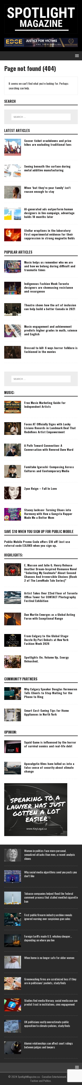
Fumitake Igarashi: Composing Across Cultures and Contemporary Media (49, 469)
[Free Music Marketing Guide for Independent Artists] (12, 407)
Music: (9, 392)
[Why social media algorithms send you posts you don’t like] (12, 876)
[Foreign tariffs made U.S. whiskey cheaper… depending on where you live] (12, 940)
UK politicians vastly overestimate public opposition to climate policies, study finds (47, 1024)
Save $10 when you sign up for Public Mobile (39, 531)
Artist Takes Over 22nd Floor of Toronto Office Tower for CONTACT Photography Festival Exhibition (51, 597)
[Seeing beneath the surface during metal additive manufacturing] (12, 170)
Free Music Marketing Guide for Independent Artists (45, 404)
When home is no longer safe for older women (49, 957)
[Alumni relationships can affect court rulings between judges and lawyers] (12, 1047)
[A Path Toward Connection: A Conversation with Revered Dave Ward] (12, 450)
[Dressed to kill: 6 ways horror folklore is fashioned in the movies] (12, 352)
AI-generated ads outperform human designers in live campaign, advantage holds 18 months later (49, 213)
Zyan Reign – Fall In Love (40, 488)
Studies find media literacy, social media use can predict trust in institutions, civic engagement (50, 1002)
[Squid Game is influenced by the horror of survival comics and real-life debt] (12, 746)
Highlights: (13, 555)
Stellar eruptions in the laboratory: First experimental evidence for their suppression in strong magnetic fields (49, 234)
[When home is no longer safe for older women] (12, 962)
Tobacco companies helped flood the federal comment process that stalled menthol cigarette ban (51, 897)
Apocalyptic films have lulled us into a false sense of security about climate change (49, 767)
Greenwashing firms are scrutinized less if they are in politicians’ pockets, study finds (50, 981)
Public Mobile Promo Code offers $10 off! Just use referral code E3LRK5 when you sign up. (37, 543)
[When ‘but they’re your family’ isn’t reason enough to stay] (12, 192)
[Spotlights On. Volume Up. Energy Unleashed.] (12, 661)
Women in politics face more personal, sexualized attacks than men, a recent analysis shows (49, 854)
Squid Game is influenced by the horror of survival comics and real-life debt (50, 744)
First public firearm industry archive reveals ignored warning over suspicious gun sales (48, 917)
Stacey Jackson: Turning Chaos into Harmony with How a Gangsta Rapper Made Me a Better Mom (48, 514)
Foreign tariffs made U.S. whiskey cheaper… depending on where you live (48, 938)
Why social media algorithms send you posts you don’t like (50, 874)
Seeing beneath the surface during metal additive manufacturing (47, 168)
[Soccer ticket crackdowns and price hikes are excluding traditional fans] (12, 147)
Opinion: (10, 732)
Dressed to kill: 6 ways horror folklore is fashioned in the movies (51, 349)
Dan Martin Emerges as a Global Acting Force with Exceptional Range (49, 616)
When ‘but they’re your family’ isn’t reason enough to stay (47, 189)
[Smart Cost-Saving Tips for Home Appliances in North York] (12, 715)
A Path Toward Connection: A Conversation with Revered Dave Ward (48, 447)
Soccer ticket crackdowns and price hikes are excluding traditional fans (47, 142)
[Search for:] (41, 117)
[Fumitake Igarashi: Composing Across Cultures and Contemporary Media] (12, 471)
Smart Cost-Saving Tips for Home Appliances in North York (46, 712)
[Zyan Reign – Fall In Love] (12, 493)
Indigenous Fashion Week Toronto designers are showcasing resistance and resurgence (48, 287)
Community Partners (20, 678)
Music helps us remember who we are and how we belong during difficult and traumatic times (49, 266)
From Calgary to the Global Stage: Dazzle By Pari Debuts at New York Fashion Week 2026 (46, 640)
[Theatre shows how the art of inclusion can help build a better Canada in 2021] (12, 309)
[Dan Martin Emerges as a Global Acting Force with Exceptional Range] (12, 619)
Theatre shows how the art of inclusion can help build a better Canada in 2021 (50, 307)
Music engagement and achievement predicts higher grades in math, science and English (50, 330)
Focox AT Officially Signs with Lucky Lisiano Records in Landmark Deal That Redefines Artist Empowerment (50, 428)
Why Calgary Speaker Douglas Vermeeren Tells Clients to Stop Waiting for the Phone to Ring (50, 693)
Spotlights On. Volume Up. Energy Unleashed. (46, 659)
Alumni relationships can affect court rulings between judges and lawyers (48, 1045)
